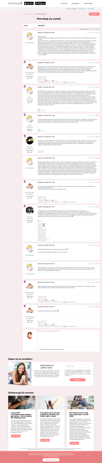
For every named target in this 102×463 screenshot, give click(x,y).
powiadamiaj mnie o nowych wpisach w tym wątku (52, 349)
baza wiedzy (75, 3)
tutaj (71, 375)
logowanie (91, 8)
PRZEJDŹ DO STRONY (51, 460)
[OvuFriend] (15, 4)
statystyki (64, 3)
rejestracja (82, 8)
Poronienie (30, 14)
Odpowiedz (94, 14)
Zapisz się (77, 380)
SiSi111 (30, 97)
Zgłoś (97, 32)
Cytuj (89, 32)
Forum (24, 14)
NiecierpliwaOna (29, 72)
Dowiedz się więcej (54, 456)
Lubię (93, 32)
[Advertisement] (14, 34)
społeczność (88, 3)
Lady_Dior (30, 216)
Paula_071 (30, 146)
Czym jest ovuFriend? (71, 8)
